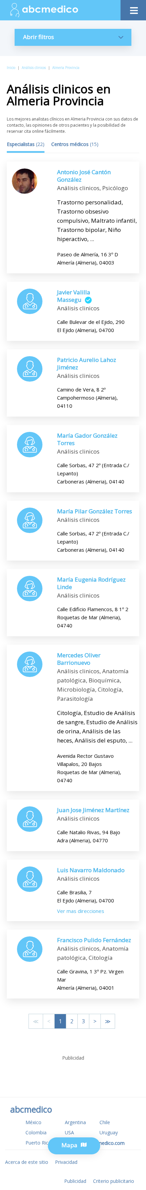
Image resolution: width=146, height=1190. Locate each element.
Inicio (11, 67)
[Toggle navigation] (133, 8)
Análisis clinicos (34, 67)
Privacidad (66, 1162)
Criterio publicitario (113, 1181)
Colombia (36, 1132)
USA (69, 1132)
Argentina (75, 1122)
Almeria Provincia (65, 67)
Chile (104, 1122)
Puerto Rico (38, 1142)
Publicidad (75, 1181)
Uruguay (108, 1132)
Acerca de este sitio (26, 1162)
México (33, 1122)
